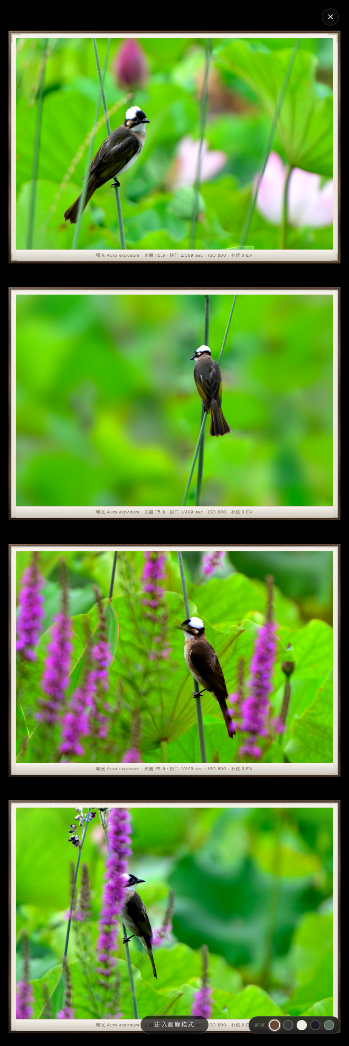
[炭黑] (288, 1025)
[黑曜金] (315, 1025)
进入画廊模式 (174, 1024)
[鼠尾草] (329, 1025)
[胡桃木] (274, 1025)
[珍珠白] (302, 1025)
